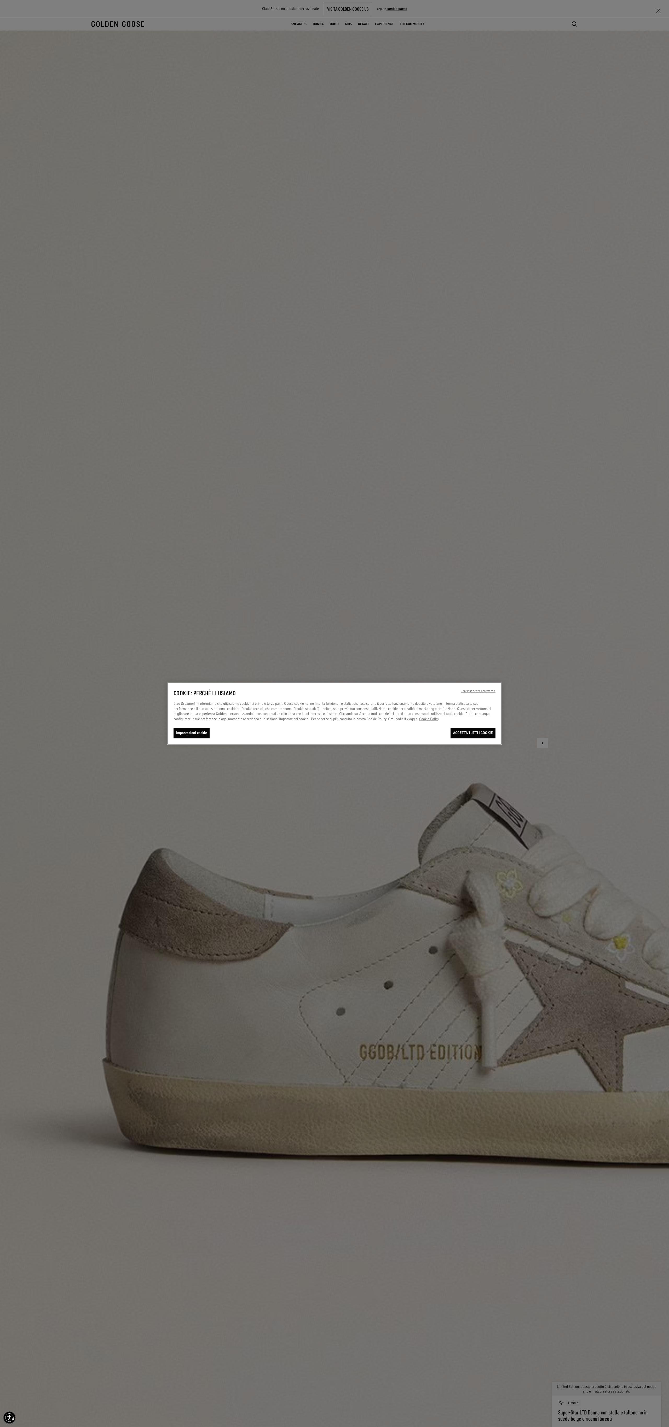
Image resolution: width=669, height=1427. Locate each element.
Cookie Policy (429, 719)
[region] (334, 713)
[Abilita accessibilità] (9, 1417)
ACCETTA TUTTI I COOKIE (473, 733)
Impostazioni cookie (191, 733)
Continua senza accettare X (478, 691)
